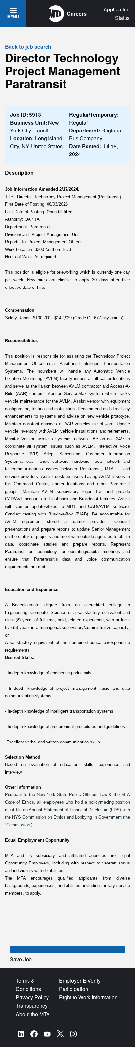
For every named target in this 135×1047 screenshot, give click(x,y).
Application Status (117, 14)
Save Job (21, 959)
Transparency (32, 1005)
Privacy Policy (32, 997)
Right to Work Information (88, 997)
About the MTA (33, 1014)
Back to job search (28, 46)
